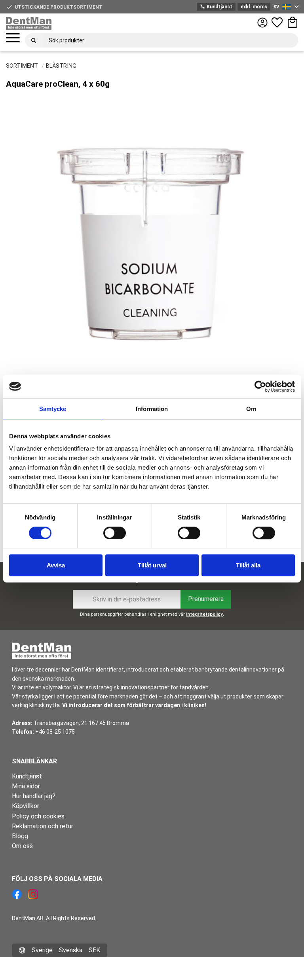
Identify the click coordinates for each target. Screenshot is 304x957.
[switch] (114, 533)
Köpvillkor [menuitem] (25, 806)
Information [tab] (152, 408)
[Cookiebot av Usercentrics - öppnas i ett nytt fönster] (260, 386)
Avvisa (56, 565)
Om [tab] (251, 408)
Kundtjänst (216, 7)
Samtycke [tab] (52, 408)
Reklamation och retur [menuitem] (42, 826)
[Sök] (33, 40)
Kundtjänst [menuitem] (27, 776)
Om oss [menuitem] (22, 846)
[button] (13, 38)
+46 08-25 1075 (55, 732)
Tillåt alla (248, 565)
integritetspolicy (204, 614)
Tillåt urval (152, 565)
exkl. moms (254, 7)
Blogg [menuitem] (20, 836)
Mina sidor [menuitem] (26, 786)
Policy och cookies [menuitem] (38, 816)
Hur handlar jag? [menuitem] (33, 796)
